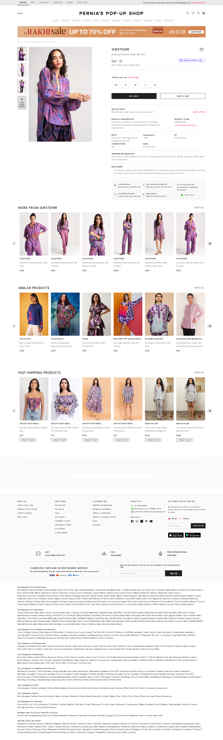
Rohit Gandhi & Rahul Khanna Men (141, 621)
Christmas (122, 715)
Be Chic (155, 635)
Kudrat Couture (192, 618)
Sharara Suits (75, 688)
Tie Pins (101, 657)
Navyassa (96, 704)
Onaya (72, 593)
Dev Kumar (107, 615)
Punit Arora (83, 621)
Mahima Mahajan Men (27, 621)
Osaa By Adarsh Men (166, 590)
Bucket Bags (194, 677)
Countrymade (58, 612)
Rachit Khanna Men (67, 618)
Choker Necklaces (40, 677)
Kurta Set (87, 688)
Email (174, 518)
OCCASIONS (60, 529)
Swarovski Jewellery (46, 674)
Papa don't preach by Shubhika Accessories (36, 638)
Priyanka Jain (105, 601)
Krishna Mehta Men (121, 615)
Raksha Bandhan (60, 715)
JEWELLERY (44, 2)
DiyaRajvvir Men (131, 618)
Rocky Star (151, 590)
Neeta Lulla (141, 598)
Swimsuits (58, 649)
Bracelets (47, 671)
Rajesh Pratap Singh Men (111, 612)
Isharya (35, 632)
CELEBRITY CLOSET (62, 521)
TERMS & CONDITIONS (102, 513)
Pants (73, 657)
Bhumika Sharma (189, 598)
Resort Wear (189, 646)
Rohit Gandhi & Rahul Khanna (173, 596)
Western (159, 660)
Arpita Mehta (167, 601)
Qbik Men (21, 618)
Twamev (34, 615)
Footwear (72, 663)
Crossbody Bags (180, 677)
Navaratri (73, 715)
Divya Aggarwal (54, 601)
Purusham (71, 615)
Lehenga (42, 688)
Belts (90, 677)
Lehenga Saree (100, 649)
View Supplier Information (185, 125)
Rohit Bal (155, 596)
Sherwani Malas (130, 660)
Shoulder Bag (43, 680)
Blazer (112, 696)
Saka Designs (175, 704)
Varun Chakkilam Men (91, 624)
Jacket (105, 696)
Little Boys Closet (82, 704)
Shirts (43, 657)
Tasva (20, 612)
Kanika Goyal (91, 601)
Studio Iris (122, 604)
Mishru (154, 593)
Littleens (164, 704)
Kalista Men (163, 618)
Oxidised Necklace (57, 677)
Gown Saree (114, 649)
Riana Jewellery (62, 635)
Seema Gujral (194, 596)
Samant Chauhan (25, 601)
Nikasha (119, 598)
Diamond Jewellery (115, 674)
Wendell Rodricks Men (27, 624)
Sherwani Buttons (181, 657)
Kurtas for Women (64, 646)
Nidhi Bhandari (132, 635)
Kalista (110, 593)
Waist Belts (144, 677)
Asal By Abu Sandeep (105, 590)
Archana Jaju (58, 604)
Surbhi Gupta (44, 604)
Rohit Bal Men (170, 612)
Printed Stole (115, 680)
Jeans (193, 657)
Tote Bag (32, 680)
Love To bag (85, 632)
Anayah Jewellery (78, 635)
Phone (186, 518)
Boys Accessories (164, 696)
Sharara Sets (105, 646)
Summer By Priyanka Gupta (190, 590)
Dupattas (69, 649)
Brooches (87, 663)
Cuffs (39, 671)
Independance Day (38, 715)
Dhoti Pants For (131, 688)
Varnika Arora (72, 632)
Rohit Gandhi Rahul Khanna (88, 598)
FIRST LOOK (82, 2)
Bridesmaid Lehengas (143, 646)
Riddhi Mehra (116, 596)
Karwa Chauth (146, 715)
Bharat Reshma (84, 615)
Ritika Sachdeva (90, 638)
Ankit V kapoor (73, 612)
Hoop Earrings (23, 677)
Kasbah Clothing (176, 618)
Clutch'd (109, 632)
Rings (55, 671)
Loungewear (116, 660)
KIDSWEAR (58, 2)
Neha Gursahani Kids (149, 704)
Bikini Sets (22, 649)
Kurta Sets (41, 646)
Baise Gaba (22, 593)
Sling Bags (166, 677)
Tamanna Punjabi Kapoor (139, 604)
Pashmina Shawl (81, 680)
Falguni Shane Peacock (134, 590)
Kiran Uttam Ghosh (123, 593)
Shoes (75, 677)
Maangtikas (95, 671)
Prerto (101, 638)
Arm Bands (150, 671)
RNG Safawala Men (115, 621)
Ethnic (151, 660)
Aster (146, 632)
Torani (200, 601)
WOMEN (23, 2)
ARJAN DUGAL (116, 618)
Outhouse (119, 632)
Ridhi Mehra (35, 593)
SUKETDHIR (120, 49)
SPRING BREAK (195, 621)
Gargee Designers (148, 618)
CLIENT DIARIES (61, 533)
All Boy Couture (189, 704)
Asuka (191, 612)
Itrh (87, 604)
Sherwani (52, 657)
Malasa (33, 604)
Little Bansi (43, 704)
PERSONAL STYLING (63, 525)
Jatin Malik (32, 618)
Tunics (129, 646)
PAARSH (55, 621)
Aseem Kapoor (187, 604)
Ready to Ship (139, 649)
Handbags (125, 677)
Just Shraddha (23, 635)
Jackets (38, 649)
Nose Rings (83, 671)
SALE (57, 513)
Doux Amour (104, 635)
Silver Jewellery (132, 674)
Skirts (30, 649)
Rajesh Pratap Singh (100, 596)
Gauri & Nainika (84, 593)
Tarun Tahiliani (39, 598)
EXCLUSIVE (59, 509)
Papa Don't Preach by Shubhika (31, 596)
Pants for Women (174, 646)
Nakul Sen (163, 593)
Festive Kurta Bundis (187, 660)
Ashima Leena (108, 598)
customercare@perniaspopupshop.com (150, 512)
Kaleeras (105, 671)
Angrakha (57, 660)
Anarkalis (31, 646)
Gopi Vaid (137, 601)
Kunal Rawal (22, 615)
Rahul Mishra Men (97, 621)
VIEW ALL (199, 207)
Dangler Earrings (166, 674)
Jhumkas (180, 674)
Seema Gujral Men (166, 621)
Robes (136, 657)
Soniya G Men (181, 621)
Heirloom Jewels (172, 671)
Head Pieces (125, 671)
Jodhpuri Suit (37, 660)
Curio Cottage (23, 632)
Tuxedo (48, 660)
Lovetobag (92, 635)
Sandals (82, 677)
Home (20, 41)
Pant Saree (126, 649)
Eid (49, 715)
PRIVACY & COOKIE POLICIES (104, 517)
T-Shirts (151, 657)
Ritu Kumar (144, 596)
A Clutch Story (118, 635)
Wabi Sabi (182, 612)
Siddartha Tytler (24, 598)
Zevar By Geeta (164, 632)
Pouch (134, 677)
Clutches (115, 677)
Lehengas (21, 646)
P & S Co (33, 704)
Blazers (160, 657)
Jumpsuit (93, 660)
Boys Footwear (148, 696)
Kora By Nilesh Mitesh (112, 624)
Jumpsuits (48, 649)
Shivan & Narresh (60, 593)
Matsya (193, 601)
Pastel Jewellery (81, 674)
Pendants (185, 671)
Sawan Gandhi (181, 601)
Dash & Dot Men (31, 612)
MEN (33, 2)
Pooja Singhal (50, 590)
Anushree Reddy (87, 590)
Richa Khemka (78, 604)
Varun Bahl (130, 598)
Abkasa (90, 618)
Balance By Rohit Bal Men (50, 624)
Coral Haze (165, 635)
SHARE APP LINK (198, 526)
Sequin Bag (56, 680)
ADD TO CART (183, 96)
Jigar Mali (95, 604)
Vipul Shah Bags (179, 635)
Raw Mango (22, 590)
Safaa (67, 604)
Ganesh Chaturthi (97, 715)
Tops (115, 646)
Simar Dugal (22, 604)
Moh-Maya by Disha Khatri (52, 632)
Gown (95, 646)
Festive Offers (153, 649)
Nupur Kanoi (174, 593)
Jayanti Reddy (99, 593)
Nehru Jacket (34, 657)
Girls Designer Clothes (27, 688)
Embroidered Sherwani (90, 696)
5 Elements (145, 635)
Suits (67, 657)
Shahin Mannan (159, 604)
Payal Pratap (53, 596)
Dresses (87, 646)
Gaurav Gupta (68, 598)
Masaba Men (44, 621)
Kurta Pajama (23, 660)
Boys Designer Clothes (27, 696)
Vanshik (127, 612)
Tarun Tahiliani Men (191, 615)
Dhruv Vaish (45, 612)
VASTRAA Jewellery (133, 632)
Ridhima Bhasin (131, 596)
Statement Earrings (149, 674)
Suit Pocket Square (115, 657)
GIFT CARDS (60, 517)
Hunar (152, 632)
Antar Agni (73, 590)
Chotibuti (54, 704)
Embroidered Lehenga (58, 688)
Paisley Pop (63, 638)
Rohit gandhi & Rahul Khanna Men (147, 612)
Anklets (160, 671)
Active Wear (61, 663)
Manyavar (46, 593)
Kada (68, 677)
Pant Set (50, 663)
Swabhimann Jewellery (183, 632)
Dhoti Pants (160, 646)
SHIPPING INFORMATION (102, 505)
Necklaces (21, 671)
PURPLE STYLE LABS (25, 505)
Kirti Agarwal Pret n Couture (30, 707)
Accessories (104, 660)
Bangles (63, 671)
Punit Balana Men (154, 615)
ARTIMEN (81, 618)
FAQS (95, 521)
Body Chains (138, 671)
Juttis (96, 677)
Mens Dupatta (81, 660)
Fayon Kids (22, 704)
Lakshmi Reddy (66, 704)
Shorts (144, 657)
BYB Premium (50, 707)
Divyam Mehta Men (89, 612)
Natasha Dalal (36, 590)
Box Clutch (67, 680)
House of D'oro (38, 635)
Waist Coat (91, 657)
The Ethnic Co (59, 615)
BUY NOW (134, 96)
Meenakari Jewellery (26, 674)
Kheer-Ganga (45, 615)
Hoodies (128, 657)
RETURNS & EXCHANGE (102, 509)
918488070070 (199, 2)
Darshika (96, 615)
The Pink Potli (99, 632)
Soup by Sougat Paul (122, 601)
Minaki (50, 635)
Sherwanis (78, 646)
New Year (158, 715)
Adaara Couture (109, 604)
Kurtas (61, 657)
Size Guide (134, 77)
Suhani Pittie (75, 638)
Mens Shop (22, 663)
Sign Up (173, 573)
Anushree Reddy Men (48, 618)
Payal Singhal (54, 598)
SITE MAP (96, 525)
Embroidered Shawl (99, 680)
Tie (80, 663)
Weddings (133, 715)
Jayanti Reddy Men (71, 624)
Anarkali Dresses (107, 688)
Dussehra (84, 715)
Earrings (31, 671)
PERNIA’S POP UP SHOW (27, 509)
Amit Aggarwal (154, 598)
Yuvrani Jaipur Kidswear (113, 704)
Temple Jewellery (97, 674)
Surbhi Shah (40, 601)
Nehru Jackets (62, 696)
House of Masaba (151, 601)
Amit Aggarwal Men (173, 615)
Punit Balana (66, 596)
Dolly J (119, 590)
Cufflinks (143, 660)
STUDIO (69, 2)
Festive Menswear (37, 663)
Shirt (119, 696)
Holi (26, 715)
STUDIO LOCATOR (24, 513)
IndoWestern (170, 660)
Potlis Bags (105, 677)
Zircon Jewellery (64, 674)
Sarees (51, 646)
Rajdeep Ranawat (81, 596)
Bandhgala (68, 660)
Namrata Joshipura (171, 598)
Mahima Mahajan (142, 593)
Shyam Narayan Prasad (73, 601)
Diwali (20, 715)
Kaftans (122, 646)
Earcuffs (115, 671)
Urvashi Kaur (173, 604)
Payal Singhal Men (68, 621)
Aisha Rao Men (101, 618)
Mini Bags (21, 680)
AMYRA (191, 635)
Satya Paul (62, 590)
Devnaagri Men (138, 615)
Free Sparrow (132, 704)
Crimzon (109, 638)
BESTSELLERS (60, 505)
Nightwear (79, 649)
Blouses (89, 649)
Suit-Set (168, 657)
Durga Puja (111, 715)
